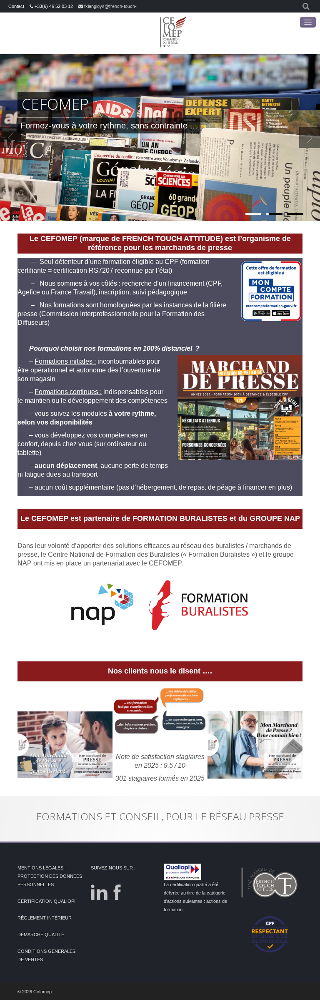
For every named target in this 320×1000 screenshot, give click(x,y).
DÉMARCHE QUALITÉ (41, 934)
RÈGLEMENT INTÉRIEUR (45, 917)
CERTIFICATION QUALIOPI (46, 901)
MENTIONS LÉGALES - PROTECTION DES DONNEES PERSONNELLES (50, 876)
